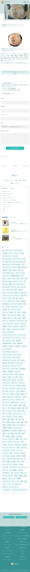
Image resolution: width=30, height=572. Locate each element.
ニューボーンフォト (6, 450)
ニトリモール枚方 (23, 292)
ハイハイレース (5, 447)
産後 (19, 433)
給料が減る (24, 346)
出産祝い (4, 278)
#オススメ (17, 183)
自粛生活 (22, 394)
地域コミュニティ (18, 396)
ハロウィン (18, 272)
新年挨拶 (8, 461)
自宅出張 (14, 270)
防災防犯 (4, 433)
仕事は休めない (18, 346)
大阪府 (16, 289)
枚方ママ (11, 374)
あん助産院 (19, 478)
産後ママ (10, 405)
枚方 (12, 289)
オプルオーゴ (21, 374)
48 (7, 399)
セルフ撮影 (4, 309)
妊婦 (22, 295)
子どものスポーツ (17, 453)
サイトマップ (22, 559)
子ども (4, 289)
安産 (19, 419)
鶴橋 (3, 281)
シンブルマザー (5, 453)
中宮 (25, 472)
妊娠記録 (4, 377)
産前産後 (23, 433)
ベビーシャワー (5, 470)
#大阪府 (12, 183)
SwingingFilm (20, 470)
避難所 (24, 405)
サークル (4, 323)
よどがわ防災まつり (6, 472)
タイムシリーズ (17, 371)
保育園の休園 (19, 343)
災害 (15, 360)
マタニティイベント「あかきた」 (10, 200)
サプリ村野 (8, 306)
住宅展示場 (4, 371)
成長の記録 (4, 363)
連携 (13, 298)
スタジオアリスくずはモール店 (8, 332)
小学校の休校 (5, 346)
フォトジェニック (16, 441)
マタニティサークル (13, 467)
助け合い (4, 329)
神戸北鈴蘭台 (18, 340)
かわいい (22, 272)
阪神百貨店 (20, 430)
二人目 (18, 278)
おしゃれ (21, 306)
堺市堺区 (19, 303)
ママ (15, 312)
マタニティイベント (14, 306)
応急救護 (12, 436)
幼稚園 (22, 422)
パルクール (13, 450)
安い (3, 261)
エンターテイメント (6, 402)
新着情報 (15, 475)
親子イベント (5, 413)
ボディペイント (18, 337)
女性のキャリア (5, 486)
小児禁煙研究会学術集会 (14, 275)
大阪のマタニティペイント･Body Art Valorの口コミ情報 (15, 261)
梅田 (24, 430)
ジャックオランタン (20, 320)
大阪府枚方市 (24, 444)
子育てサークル (21, 382)
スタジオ (4, 292)
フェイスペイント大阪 (6, 357)
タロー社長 (18, 399)
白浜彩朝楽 (4, 427)
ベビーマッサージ (12, 385)
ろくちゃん (16, 323)
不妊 (16, 416)
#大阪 (16, 180)
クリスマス (10, 478)
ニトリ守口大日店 (13, 430)
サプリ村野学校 (22, 301)
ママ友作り (9, 377)
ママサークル (5, 385)
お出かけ (8, 289)
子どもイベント (8, 340)
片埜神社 (12, 419)
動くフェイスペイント (20, 284)
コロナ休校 (17, 394)
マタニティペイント (4, 156)
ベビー (4, 416)
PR (3, 211)
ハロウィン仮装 (18, 436)
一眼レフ (22, 441)
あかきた (18, 461)
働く (9, 379)
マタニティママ (12, 388)
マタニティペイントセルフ (16, 309)
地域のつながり (23, 326)
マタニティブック (14, 382)
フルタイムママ (20, 379)
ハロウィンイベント (6, 360)
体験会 (19, 267)
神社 (8, 419)
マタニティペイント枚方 (17, 354)
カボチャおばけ (12, 320)
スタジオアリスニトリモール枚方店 (18, 329)
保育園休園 (4, 326)
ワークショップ (22, 402)
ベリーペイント (5, 312)
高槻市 (26, 481)
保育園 (18, 422)
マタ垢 (18, 388)
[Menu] (27, 2)
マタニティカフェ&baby (7, 258)
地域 (21, 377)
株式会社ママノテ (18, 484)
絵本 (14, 478)
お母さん (16, 377)
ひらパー (21, 439)
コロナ (7, 394)
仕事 (3, 394)
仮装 (26, 320)
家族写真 (11, 312)
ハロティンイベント (6, 365)
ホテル (13, 481)
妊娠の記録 (23, 360)
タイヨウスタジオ (6, 374)
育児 (9, 408)
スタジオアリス (20, 270)
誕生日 (18, 458)
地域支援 (23, 312)
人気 (3, 306)
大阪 (3, 250)
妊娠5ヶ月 (4, 419)
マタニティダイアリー (19, 363)
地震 (3, 391)
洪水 (3, 436)
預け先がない (11, 346)
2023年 (23, 461)
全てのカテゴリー (6, 191)
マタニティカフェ (6, 195)
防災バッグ (4, 408)
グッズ (9, 484)
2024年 (4, 461)
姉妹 (6, 281)
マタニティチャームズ (7, 193)
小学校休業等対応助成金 (7, 343)
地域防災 (15, 405)
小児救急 (20, 405)
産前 (16, 433)
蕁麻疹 (23, 315)
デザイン (12, 272)
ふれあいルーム (5, 284)
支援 (23, 408)
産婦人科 (8, 329)
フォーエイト (12, 399)
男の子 (22, 278)
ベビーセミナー (11, 391)
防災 (21, 388)
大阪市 (26, 278)
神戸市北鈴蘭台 (22, 368)
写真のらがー (15, 464)
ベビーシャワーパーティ (22, 467)
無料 (6, 405)
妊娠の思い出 (13, 408)
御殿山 (22, 472)
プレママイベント (24, 447)
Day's (4, 208)
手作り (4, 458)
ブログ (15, 410)
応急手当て (23, 453)
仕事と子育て (5, 379)
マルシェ (17, 481)
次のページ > (26, 165)
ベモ (17, 450)
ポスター (22, 275)
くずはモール (5, 295)
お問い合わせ (24, 267)
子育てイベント (12, 447)
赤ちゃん (19, 312)
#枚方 (20, 180)
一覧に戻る (15, 165)
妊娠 (17, 298)
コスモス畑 (9, 441)
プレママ (4, 301)
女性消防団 (8, 436)
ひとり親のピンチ (16, 326)
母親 (21, 458)
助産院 (16, 374)
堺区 (16, 303)
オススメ (10, 295)
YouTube (4, 399)
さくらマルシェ (9, 410)
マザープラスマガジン (6, 489)
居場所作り (24, 385)
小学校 (26, 422)
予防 (18, 360)
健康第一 (19, 315)
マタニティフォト (17, 295)
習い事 (11, 453)
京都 (8, 433)
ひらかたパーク (11, 439)
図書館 (11, 284)
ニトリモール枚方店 (6, 272)
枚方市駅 (21, 464)
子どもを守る (9, 416)
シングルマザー (22, 323)
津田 (14, 284)
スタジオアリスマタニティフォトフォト (9, 334)
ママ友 (8, 315)
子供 (25, 281)
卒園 (12, 472)
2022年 (18, 447)
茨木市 (14, 278)
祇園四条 (12, 433)
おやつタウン (13, 287)
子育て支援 (19, 385)
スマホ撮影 (4, 444)
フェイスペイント (6, 206)
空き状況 (25, 475)
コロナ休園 (12, 394)
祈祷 (23, 419)
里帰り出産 (4, 478)
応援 (26, 408)
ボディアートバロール (18, 250)
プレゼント (9, 278)
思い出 (4, 410)
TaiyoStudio (20, 289)
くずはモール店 (9, 458)
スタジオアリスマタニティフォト (8, 337)
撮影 (14, 458)
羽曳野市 (20, 475)
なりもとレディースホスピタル (12, 292)
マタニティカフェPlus (16, 258)
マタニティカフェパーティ (7, 464)
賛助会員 (19, 408)
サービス (10, 253)
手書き (10, 413)
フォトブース (13, 315)
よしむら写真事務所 (13, 470)
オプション (4, 298)
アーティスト (5, 439)
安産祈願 (24, 303)
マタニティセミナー (6, 382)
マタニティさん (5, 388)
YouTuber (24, 396)
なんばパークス (23, 287)
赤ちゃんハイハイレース (8, 197)
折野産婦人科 (5, 270)
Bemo (21, 450)
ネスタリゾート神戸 (14, 368)
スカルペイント (5, 320)
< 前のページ (4, 165)
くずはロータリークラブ (18, 427)
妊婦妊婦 (8, 422)
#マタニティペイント (8, 180)
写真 (25, 295)
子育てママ (13, 422)
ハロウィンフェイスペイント (16, 365)
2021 (9, 309)
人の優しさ (20, 416)
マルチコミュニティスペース (8, 475)
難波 (18, 287)
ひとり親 (9, 326)
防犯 (24, 388)
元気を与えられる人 (14, 402)
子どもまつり (16, 472)
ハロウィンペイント (6, 368)
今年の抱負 (13, 461)
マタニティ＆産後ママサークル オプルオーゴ (12, 202)
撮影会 (22, 481)
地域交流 (4, 315)
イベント (20, 281)
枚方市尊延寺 (10, 371)
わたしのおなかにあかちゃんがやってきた (19, 489)
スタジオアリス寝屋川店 (20, 391)
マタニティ (21, 298)
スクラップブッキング (11, 301)
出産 (8, 323)
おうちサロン (14, 267)
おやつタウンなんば (6, 287)
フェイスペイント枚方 (16, 357)
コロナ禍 (14, 343)
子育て (12, 323)
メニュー (9, 298)
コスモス (4, 441)
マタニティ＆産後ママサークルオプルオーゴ (10, 351)
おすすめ (23, 258)
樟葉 (3, 405)
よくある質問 (5, 253)
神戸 (13, 340)
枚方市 (10, 270)
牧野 (16, 419)
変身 (3, 340)
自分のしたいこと (10, 396)
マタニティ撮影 (5, 467)
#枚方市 (24, 180)
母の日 (4, 422)
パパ (24, 413)
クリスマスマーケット (6, 481)
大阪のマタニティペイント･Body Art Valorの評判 (11, 264)
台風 (12, 360)
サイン (23, 399)
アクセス (22, 264)
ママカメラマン (10, 444)
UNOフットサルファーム (13, 281)
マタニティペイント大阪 (7, 354)
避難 (6, 391)
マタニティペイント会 (22, 334)
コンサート (4, 484)
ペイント (24, 337)
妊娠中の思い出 (18, 444)
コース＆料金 (21, 253)
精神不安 (4, 396)
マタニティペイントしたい (17, 413)
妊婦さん (23, 410)
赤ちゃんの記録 (10, 363)
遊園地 (17, 439)
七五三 (26, 439)
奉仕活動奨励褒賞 (6, 430)
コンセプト (15, 253)
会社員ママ (14, 379)
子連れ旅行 (10, 427)
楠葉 (17, 301)
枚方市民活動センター (6, 303)
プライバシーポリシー (6, 267)
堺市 (12, 303)
